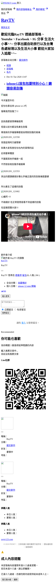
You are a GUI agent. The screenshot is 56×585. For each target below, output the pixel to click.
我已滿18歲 (6, 580)
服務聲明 (29, 547)
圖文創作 (23, 60)
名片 (9, 72)
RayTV (8, 20)
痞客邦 (18, 275)
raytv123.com (7, 539)
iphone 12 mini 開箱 (27, 286)
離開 (15, 580)
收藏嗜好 (22, 283)
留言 (24, 275)
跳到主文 (5, 27)
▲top (3, 291)
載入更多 (5, 296)
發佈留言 (5, 313)
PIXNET (13, 544)
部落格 (10, 69)
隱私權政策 (48, 544)
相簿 (9, 65)
